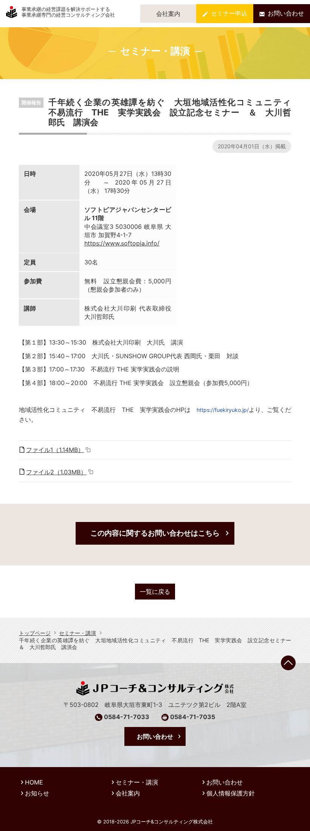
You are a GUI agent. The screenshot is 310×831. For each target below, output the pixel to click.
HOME (34, 782)
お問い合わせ (286, 13)
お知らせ (37, 793)
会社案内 (168, 13)
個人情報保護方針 (230, 793)
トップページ (35, 633)
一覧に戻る (155, 591)
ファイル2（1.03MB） (56, 472)
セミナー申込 (229, 13)
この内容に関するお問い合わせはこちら (155, 532)
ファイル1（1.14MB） (55, 450)
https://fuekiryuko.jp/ (223, 410)
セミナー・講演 (77, 633)
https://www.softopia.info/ (122, 243)
